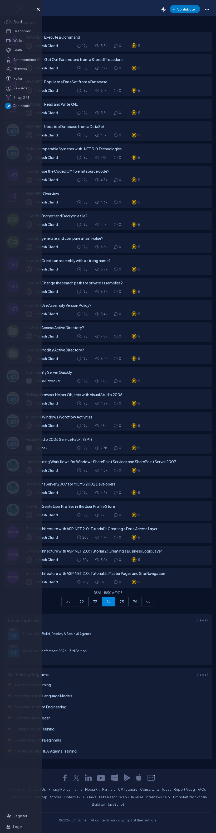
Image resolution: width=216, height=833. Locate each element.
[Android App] (126, 778)
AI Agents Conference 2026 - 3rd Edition (55, 651)
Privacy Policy (59, 789)
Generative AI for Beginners (37, 740)
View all (202, 620)
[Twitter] (76, 778)
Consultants (150, 789)
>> (148, 601)
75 (122, 601)
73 (95, 601)
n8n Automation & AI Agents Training (45, 751)
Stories (56, 797)
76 (135, 601)
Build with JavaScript (108, 804)
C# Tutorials (128, 789)
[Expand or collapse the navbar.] (38, 8)
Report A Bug (184, 789)
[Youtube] (101, 778)
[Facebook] (65, 778)
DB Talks (89, 797)
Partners (108, 789)
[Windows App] (114, 778)
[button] (207, 9)
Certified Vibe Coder (32, 718)
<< (68, 601)
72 (82, 601)
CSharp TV (72, 797)
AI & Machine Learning (32, 684)
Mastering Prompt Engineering (40, 706)
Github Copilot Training (34, 729)
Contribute (186, 9)
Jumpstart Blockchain (190, 797)
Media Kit (92, 789)
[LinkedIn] (88, 778)
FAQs (202, 789)
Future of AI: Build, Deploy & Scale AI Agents (57, 634)
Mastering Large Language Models (43, 695)
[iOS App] (138, 778)
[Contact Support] (151, 778)
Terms (77, 789)
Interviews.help (158, 797)
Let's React (108, 797)
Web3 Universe (131, 797)
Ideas (166, 789)
